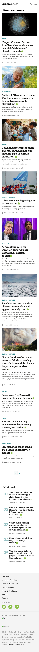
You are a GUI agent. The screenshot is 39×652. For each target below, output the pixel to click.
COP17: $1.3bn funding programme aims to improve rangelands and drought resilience (20, 526)
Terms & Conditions (9, 591)
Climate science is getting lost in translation (18, 202)
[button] (31, 3)
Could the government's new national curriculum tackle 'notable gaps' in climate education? (18, 152)
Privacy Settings (8, 587)
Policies (5, 594)
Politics (5, 243)
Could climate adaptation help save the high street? (20, 540)
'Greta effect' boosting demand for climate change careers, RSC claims (17, 424)
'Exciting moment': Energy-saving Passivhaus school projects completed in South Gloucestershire (21, 554)
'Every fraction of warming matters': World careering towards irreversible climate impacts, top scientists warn (18, 363)
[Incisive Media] (5, 626)
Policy (4, 392)
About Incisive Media (10, 584)
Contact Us (6, 576)
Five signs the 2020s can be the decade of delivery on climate (17, 449)
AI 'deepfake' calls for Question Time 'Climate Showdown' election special (15, 251)
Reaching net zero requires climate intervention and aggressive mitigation (17, 306)
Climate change (8, 197)
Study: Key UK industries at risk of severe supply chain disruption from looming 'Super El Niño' (20, 496)
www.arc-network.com (16, 645)
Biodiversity (7, 92)
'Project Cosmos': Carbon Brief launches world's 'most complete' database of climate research (18, 47)
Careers (5, 598)
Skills (4, 144)
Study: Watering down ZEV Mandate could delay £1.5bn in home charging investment (21, 511)
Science (5, 39)
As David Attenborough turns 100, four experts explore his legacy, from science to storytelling (18, 100)
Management (7, 443)
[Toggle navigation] (35, 3)
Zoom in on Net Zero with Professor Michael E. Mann (17, 397)
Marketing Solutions (9, 580)
